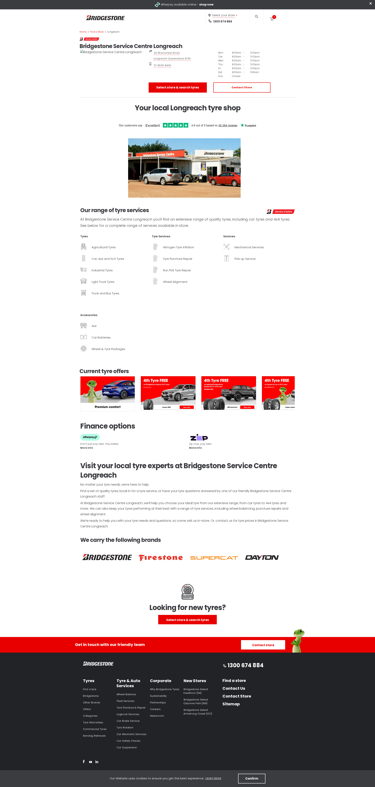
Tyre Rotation (125, 727)
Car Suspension (127, 747)
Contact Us (233, 688)
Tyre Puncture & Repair (131, 707)
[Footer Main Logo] (98, 664)
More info (86, 448)
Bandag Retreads (94, 736)
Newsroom (157, 716)
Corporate (160, 680)
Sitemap (231, 704)
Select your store (223, 15)
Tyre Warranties (93, 722)
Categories (90, 716)
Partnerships (158, 702)
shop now (206, 4)
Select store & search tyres (177, 87)
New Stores (195, 680)
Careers (155, 709)
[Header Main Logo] (105, 17)
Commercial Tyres (95, 729)
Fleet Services (125, 701)
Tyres (88, 680)
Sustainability (158, 696)
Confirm (251, 778)
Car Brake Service (128, 721)
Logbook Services (128, 714)
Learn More (213, 778)
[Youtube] (90, 762)
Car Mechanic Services (131, 734)
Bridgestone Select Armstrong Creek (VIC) (197, 712)
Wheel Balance (126, 694)
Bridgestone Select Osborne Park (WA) (195, 701)
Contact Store (242, 87)
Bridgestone (91, 696)
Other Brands (91, 702)
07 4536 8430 (162, 65)
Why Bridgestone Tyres (164, 689)
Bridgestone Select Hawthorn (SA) (195, 691)
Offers (87, 709)
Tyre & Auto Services (128, 683)
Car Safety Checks (128, 741)
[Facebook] (84, 762)
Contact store (263, 645)
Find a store (234, 680)
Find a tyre (89, 689)
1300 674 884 (222, 21)
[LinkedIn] (96, 762)
